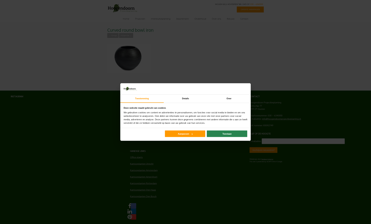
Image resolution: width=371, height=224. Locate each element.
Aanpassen (183, 134)
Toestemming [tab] (142, 98)
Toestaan (227, 134)
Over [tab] (229, 98)
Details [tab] (185, 98)
